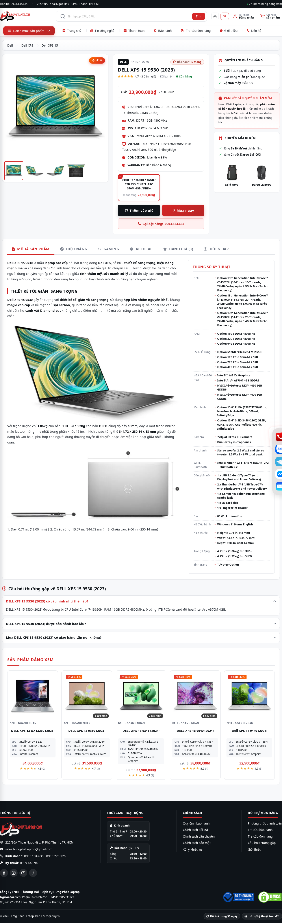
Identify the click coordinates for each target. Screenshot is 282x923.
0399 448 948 (29, 863)
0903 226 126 (56, 856)
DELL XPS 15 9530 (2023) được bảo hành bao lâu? (46, 623)
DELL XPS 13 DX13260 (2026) (32, 730)
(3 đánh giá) (148, 76)
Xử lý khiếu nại (193, 849)
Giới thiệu (230, 31)
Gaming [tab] (111, 249)
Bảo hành (165, 31)
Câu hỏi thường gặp (262, 843)
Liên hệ (256, 31)
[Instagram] (14, 873)
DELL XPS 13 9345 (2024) (141, 730)
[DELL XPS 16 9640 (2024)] (195, 696)
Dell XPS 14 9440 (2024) (249, 730)
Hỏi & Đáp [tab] (219, 249)
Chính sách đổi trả (195, 830)
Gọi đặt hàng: (163, 224)
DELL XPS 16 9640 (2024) (195, 730)
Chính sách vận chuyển (199, 836)
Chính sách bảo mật (197, 843)
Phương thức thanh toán (265, 823)
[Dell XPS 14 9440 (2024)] (249, 696)
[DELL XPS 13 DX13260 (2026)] (33, 696)
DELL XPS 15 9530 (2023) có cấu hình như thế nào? (47, 601)
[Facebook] (4, 873)
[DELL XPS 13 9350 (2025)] (87, 696)
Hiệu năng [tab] (76, 249)
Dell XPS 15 (50, 45)
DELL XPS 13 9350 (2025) (86, 730)
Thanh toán (136, 31)
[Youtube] (23, 873)
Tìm (198, 16)
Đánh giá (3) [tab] (180, 249)
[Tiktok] (33, 873)
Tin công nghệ (104, 31)
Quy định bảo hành (196, 823)
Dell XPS (27, 45)
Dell (10, 45)
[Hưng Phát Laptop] (26, 16)
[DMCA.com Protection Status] (270, 897)
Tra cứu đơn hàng (198, 31)
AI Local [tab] (143, 249)
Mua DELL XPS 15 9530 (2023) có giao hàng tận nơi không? (54, 637)
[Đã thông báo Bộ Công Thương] (238, 897)
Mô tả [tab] (33, 249)
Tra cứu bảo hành (260, 830)
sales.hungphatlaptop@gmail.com (28, 849)
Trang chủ (74, 31)
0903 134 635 (34, 856)
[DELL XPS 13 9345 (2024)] (141, 696)
